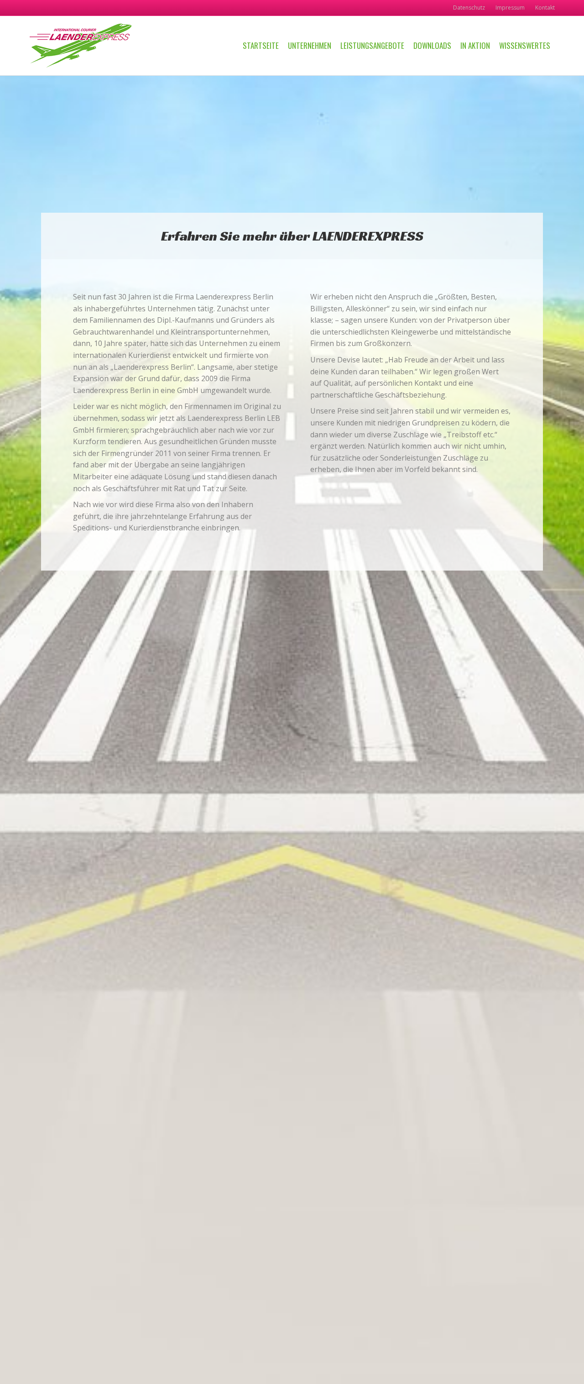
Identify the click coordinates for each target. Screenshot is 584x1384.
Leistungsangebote (372, 45)
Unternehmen (309, 45)
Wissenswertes (524, 45)
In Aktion (475, 45)
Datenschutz (469, 7)
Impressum (510, 7)
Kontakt (545, 7)
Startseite (261, 45)
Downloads (432, 45)
